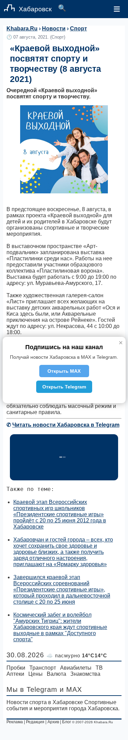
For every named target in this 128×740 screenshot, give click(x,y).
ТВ (99, 668)
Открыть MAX (64, 371)
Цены (35, 674)
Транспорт (42, 668)
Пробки (15, 668)
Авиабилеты (75, 668)
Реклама (14, 722)
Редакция (35, 722)
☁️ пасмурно (76, 655)
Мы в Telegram (31, 689)
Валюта (56, 674)
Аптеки (15, 674)
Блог (66, 722)
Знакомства (85, 674)
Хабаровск (35, 9)
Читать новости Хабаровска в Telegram (65, 425)
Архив (53, 722)
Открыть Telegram (64, 386)
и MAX (71, 689)
